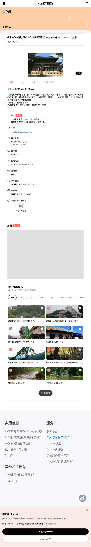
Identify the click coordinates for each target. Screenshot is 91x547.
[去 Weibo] (82, 498)
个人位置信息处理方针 (60, 461)
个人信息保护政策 (57, 437)
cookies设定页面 (50, 524)
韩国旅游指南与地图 (17, 443)
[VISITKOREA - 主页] (45, 3)
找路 (20, 115)
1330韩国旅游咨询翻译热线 (22, 437)
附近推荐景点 (48, 82)
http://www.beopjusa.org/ (21, 132)
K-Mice (9, 481)
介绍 (11, 82)
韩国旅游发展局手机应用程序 (23, 431)
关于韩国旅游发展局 (17, 475)
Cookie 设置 (53, 443)
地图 (33, 82)
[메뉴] (3, 3)
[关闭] (87, 510)
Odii (7, 455)
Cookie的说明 (54, 449)
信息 (22, 82)
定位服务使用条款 (57, 455)
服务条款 (52, 431)
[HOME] (3, 27)
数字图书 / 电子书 (16, 449)
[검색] (87, 3)
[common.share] (14, 41)
